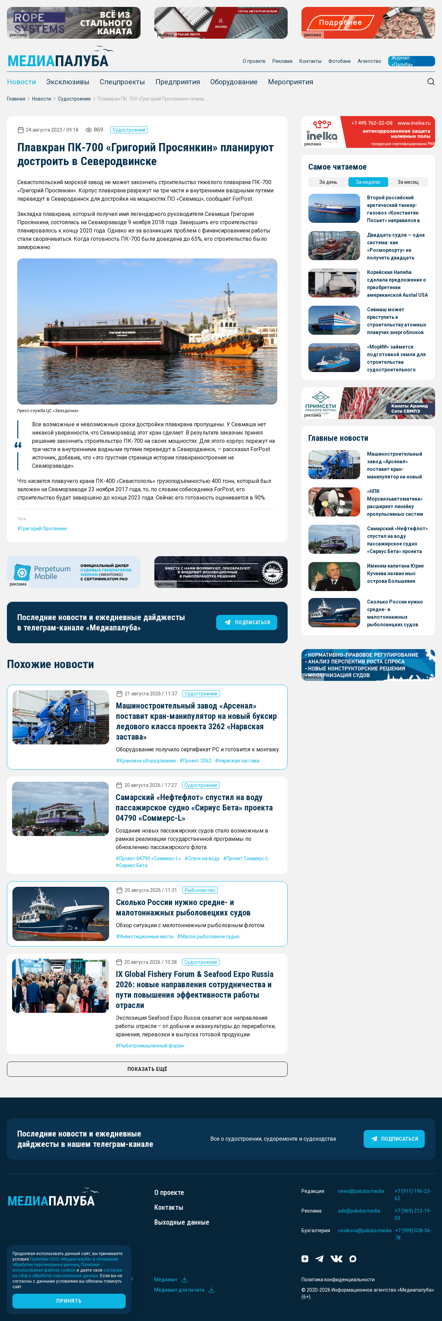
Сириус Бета (133, 865)
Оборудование (234, 82)
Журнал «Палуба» (402, 61)
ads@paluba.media (359, 1211)
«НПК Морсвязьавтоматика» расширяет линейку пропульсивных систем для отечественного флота (395, 503)
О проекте (254, 61)
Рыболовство (200, 890)
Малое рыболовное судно (210, 936)
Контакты (310, 61)
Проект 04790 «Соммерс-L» (150, 858)
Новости (21, 82)
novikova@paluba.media (365, 1230)
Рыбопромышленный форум (151, 1045)
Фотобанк (339, 61)
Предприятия (177, 82)
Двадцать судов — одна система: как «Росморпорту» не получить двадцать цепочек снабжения (396, 247)
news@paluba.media (361, 1191)
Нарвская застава (238, 760)
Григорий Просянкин (44, 528)
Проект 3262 (197, 760)
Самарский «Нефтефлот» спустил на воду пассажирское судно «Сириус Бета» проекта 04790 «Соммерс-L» (194, 807)
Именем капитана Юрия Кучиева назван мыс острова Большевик (395, 573)
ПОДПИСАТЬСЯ (252, 622)
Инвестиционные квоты (146, 936)
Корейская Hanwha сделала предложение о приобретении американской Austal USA (397, 283)
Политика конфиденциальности (338, 1279)
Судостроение (74, 99)
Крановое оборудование (147, 760)
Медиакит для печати (179, 1290)
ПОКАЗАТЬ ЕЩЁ (147, 1069)
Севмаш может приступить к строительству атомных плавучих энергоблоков (396, 321)
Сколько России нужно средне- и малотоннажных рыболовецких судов (395, 613)
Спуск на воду (204, 858)
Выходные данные (181, 1222)
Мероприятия (290, 82)
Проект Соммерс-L (248, 858)
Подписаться (399, 1139)
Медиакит (165, 1279)
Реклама (282, 61)
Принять (68, 1301)
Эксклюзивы (67, 82)
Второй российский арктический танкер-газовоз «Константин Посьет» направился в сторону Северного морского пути (393, 209)
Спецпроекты (122, 82)
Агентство (369, 61)
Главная (16, 99)
